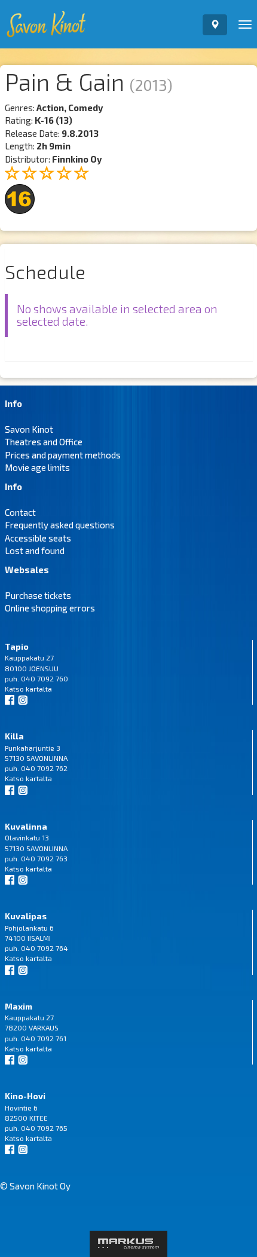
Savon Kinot (29, 429)
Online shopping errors (50, 607)
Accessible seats (38, 538)
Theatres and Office (43, 441)
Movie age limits (37, 467)
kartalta (39, 688)
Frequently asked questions (60, 524)
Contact (20, 512)
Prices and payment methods (63, 454)
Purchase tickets (38, 595)
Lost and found (35, 550)
